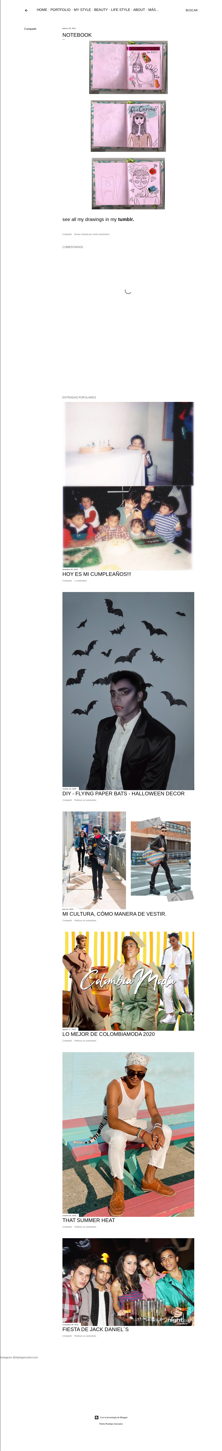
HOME (42, 10)
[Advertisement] (128, 363)
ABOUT (139, 10)
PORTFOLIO (60, 10)
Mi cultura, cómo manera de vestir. (114, 914)
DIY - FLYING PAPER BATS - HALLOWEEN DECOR (123, 793)
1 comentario (80, 581)
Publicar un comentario (85, 800)
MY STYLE (82, 10)
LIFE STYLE (120, 10)
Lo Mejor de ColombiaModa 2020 (108, 1034)
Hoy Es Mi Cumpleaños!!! (96, 574)
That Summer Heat (88, 1220)
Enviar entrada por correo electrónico (91, 234)
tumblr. (126, 219)
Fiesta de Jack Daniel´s (95, 1329)
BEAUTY (101, 10)
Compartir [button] (30, 28)
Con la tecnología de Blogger (114, 1417)
